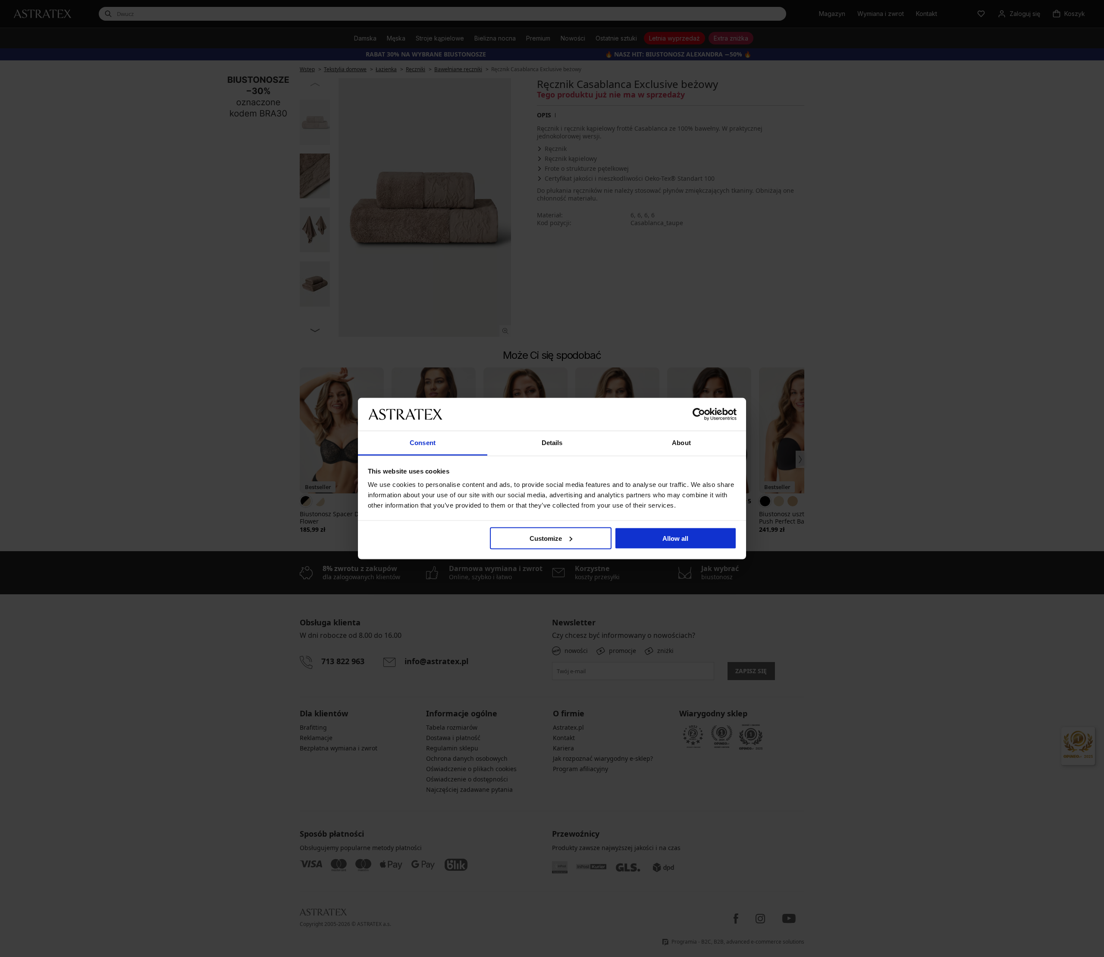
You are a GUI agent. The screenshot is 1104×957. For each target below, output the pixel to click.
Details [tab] (552, 442)
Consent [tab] (423, 442)
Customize (546, 538)
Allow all (675, 538)
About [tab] (681, 442)
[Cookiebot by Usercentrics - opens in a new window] (699, 414)
